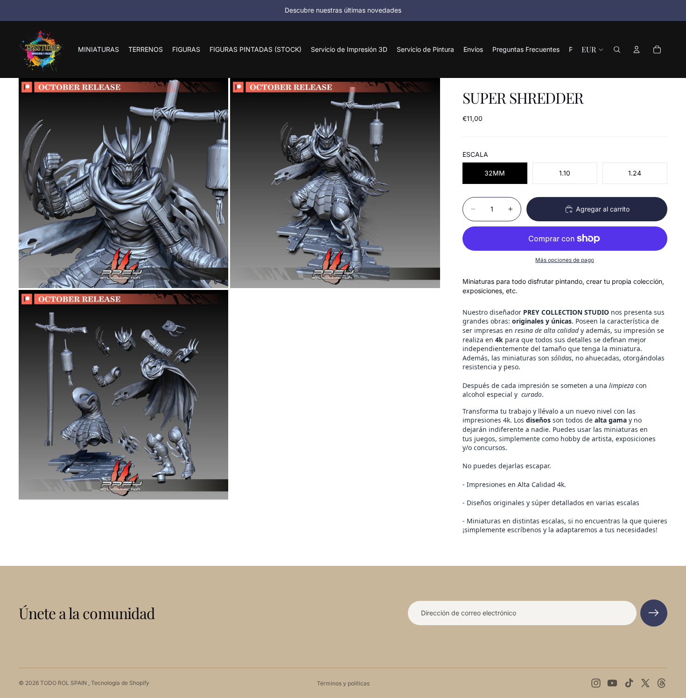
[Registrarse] (653, 613)
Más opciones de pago (564, 260)
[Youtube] (612, 683)
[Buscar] (617, 49)
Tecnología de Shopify (120, 682)
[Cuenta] (636, 49)
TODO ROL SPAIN (64, 682)
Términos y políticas (343, 683)
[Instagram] (596, 683)
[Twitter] (645, 683)
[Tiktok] (629, 683)
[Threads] (661, 683)
